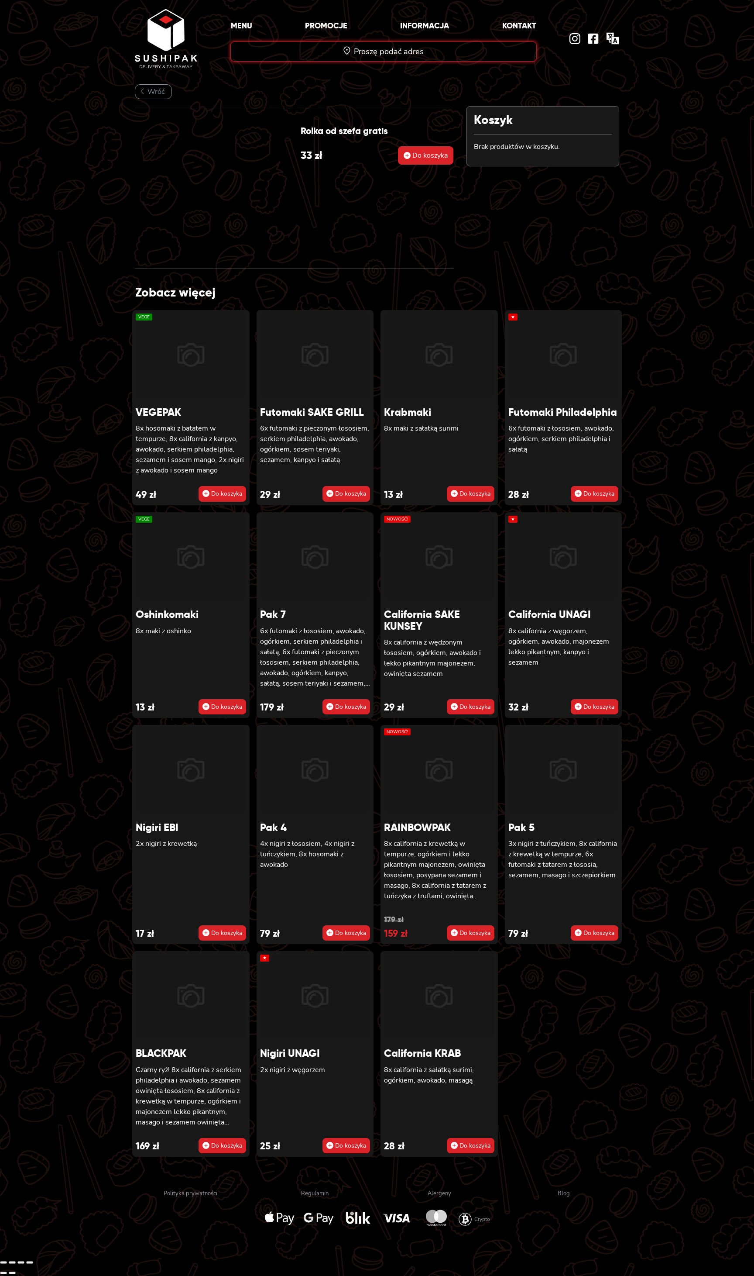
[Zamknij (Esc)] (29, 1262)
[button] (425, 155)
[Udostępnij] (20, 1262)
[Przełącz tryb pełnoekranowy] (12, 1262)
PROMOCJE (326, 26)
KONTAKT (519, 26)
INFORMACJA (424, 26)
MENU (241, 26)
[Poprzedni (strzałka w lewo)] (3, 1273)
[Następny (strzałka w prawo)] (12, 1273)
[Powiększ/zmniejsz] (3, 1262)
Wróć (155, 92)
